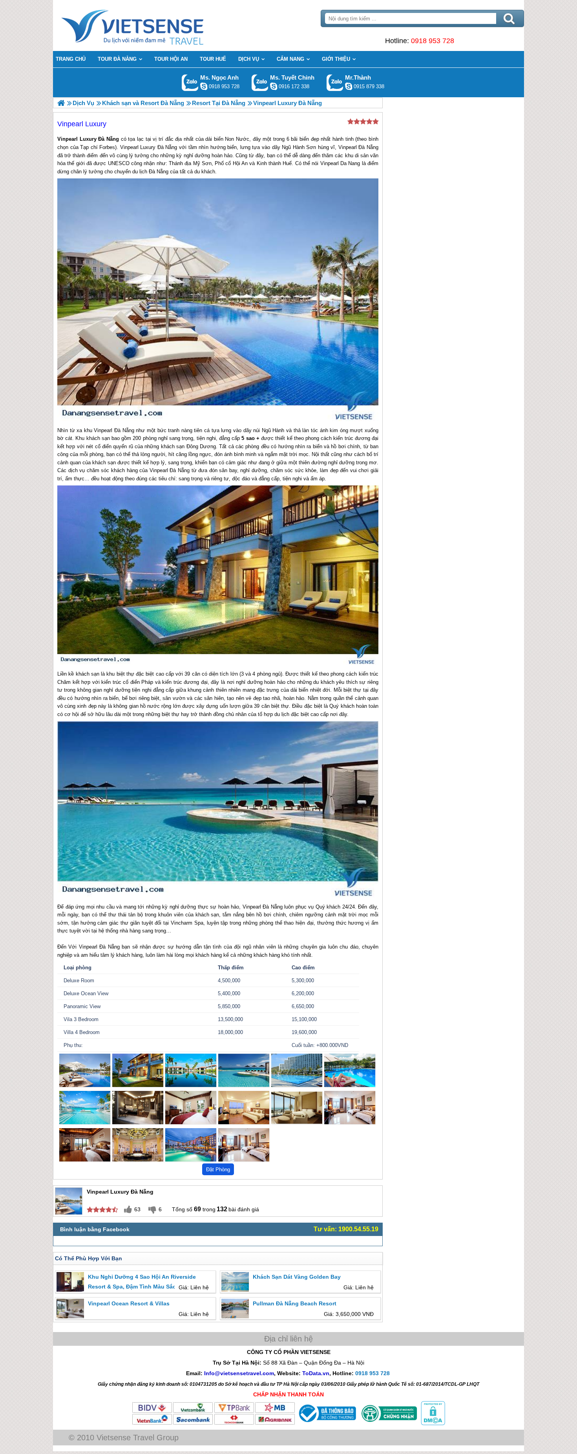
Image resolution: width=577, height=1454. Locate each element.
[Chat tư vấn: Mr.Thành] (348, 86)
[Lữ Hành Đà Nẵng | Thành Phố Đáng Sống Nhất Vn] (61, 103)
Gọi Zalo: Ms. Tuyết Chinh (260, 82)
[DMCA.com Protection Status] (432, 1423)
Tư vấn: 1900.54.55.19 (346, 1229)
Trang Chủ (152, 25)
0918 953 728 (432, 41)
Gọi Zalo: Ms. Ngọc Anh (190, 82)
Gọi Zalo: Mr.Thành (335, 82)
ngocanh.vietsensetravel (204, 86)
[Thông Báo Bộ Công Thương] (327, 1423)
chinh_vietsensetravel (274, 86)
